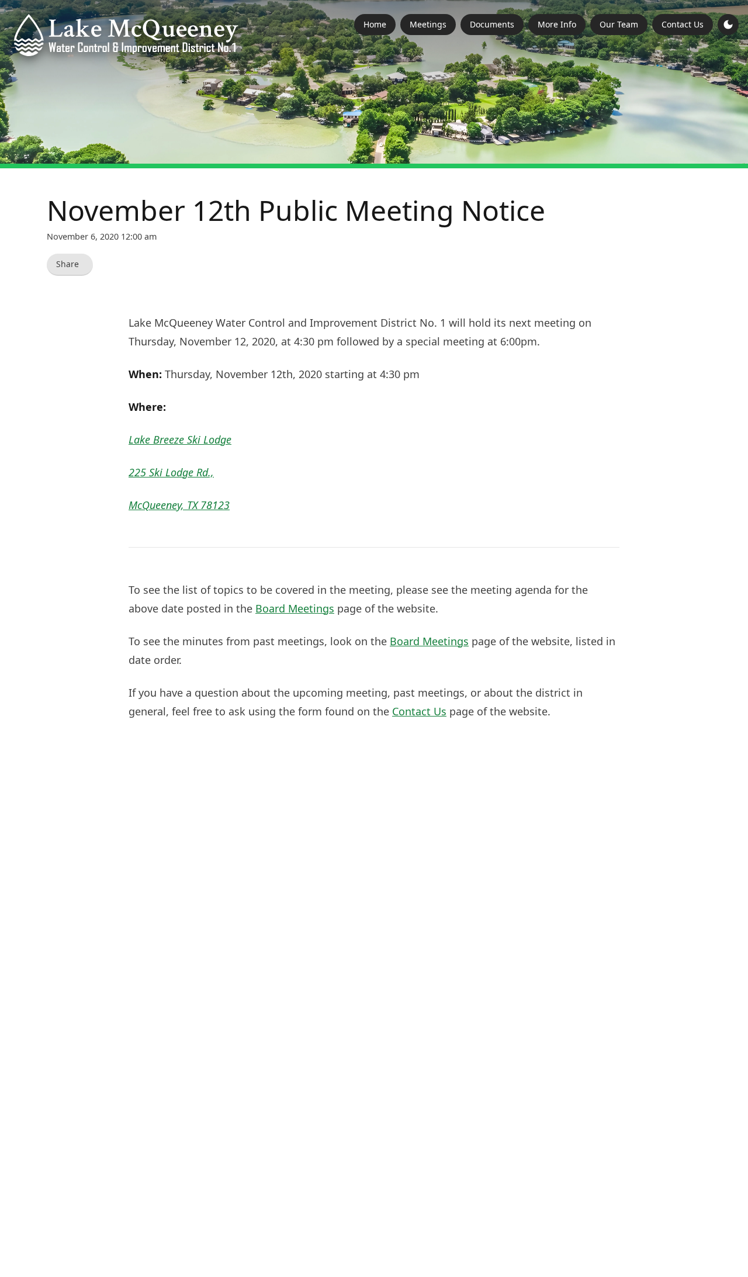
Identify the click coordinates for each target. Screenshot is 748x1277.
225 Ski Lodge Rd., (171, 472)
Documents (492, 24)
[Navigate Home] (126, 35)
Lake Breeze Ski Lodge (180, 439)
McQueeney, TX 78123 (179, 505)
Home (374, 24)
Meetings (428, 24)
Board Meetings (294, 608)
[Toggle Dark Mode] (728, 24)
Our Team (619, 24)
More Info (557, 24)
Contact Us (683, 24)
